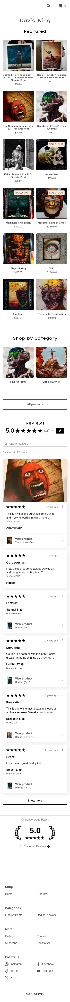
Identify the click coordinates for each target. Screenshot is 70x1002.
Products (42, 894)
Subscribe (11, 943)
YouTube (47, 970)
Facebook (48, 964)
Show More (13, 521)
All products (35, 404)
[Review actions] (62, 506)
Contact (41, 936)
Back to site (44, 943)
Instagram (16, 964)
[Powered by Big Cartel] (35, 994)
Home (8, 894)
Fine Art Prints (13, 915)
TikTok (14, 970)
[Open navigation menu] (6, 6)
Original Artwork (46, 915)
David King (35, 20)
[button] (52, 431)
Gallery (9, 936)
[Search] (49, 6)
